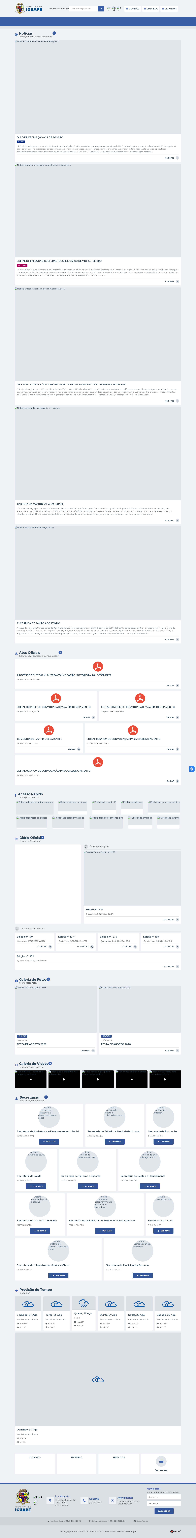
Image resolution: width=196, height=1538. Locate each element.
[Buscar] (101, 8)
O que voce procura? (59, 8)
